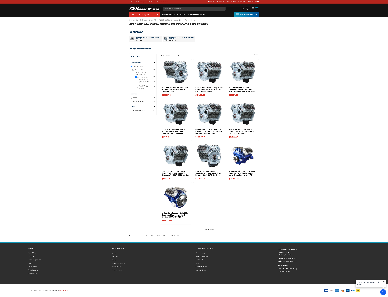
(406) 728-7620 (253, 2)
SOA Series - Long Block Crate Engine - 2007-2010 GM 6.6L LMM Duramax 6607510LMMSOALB (175, 89)
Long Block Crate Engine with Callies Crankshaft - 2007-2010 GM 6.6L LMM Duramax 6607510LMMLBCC (208, 131)
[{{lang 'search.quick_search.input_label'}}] (222, 9)
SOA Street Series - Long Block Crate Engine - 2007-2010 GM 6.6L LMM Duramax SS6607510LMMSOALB (209, 89)
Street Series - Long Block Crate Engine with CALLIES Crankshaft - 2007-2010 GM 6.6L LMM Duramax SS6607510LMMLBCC (175, 173)
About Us (211, 2)
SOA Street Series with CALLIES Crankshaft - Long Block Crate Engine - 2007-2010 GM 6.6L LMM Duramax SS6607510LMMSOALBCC (242, 89)
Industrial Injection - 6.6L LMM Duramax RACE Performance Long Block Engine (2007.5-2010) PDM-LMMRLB (242, 173)
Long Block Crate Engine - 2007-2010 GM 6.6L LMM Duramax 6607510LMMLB (173, 131)
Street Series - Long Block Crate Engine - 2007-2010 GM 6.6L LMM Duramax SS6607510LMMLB (241, 131)
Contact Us (220, 2)
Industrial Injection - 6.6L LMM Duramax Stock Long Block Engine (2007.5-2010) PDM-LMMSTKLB (175, 215)
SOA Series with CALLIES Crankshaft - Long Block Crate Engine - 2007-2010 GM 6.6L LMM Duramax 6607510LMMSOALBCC (208, 173)
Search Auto (63, 290)
